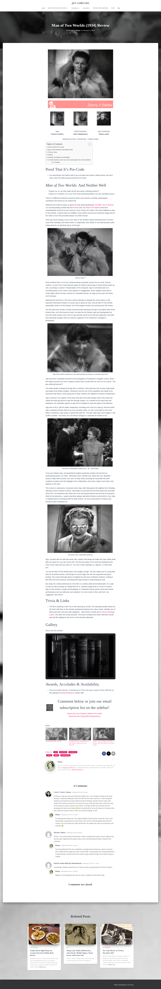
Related (57, 162)
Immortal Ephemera (66, 693)
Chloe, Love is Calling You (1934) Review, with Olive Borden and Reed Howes (103, 743)
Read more (42, 967)
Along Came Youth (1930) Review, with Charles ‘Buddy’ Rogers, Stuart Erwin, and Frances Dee (80, 953)
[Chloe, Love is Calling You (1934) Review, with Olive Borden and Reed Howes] (104, 734)
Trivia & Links (52, 152)
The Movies (74, 8)
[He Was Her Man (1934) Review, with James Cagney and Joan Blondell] (80, 734)
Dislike (49, 755)
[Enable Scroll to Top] (157, 985)
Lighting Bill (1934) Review (53, 741)
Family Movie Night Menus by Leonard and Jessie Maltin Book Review (42, 953)
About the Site (74, 716)
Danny (57, 815)
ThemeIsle (130, 985)
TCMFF (113, 8)
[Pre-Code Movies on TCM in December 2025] (116, 934)
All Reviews (73, 752)
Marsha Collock (59, 832)
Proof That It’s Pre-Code (56, 147)
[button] (67, 8)
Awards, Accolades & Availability (59, 157)
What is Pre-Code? (95, 713)
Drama (56, 755)
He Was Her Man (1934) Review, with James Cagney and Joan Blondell (79, 743)
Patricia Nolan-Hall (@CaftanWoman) (68, 863)
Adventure (63, 752)
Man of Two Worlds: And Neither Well (60, 149)
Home (43, 8)
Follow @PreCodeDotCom (90, 716)
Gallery (50, 155)
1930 (68, 947)
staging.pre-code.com (69, 767)
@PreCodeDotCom (77, 769)
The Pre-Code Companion (100, 8)
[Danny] (50, 765)
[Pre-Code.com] (80, 3)
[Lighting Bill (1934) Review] (56, 734)
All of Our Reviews (80, 713)
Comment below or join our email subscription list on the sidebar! (69, 160)
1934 (56, 752)
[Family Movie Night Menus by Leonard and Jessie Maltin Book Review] (44, 934)
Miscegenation (65, 755)
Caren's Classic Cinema (62, 792)
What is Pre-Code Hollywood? (57, 8)
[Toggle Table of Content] (88, 144)
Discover (86, 8)
